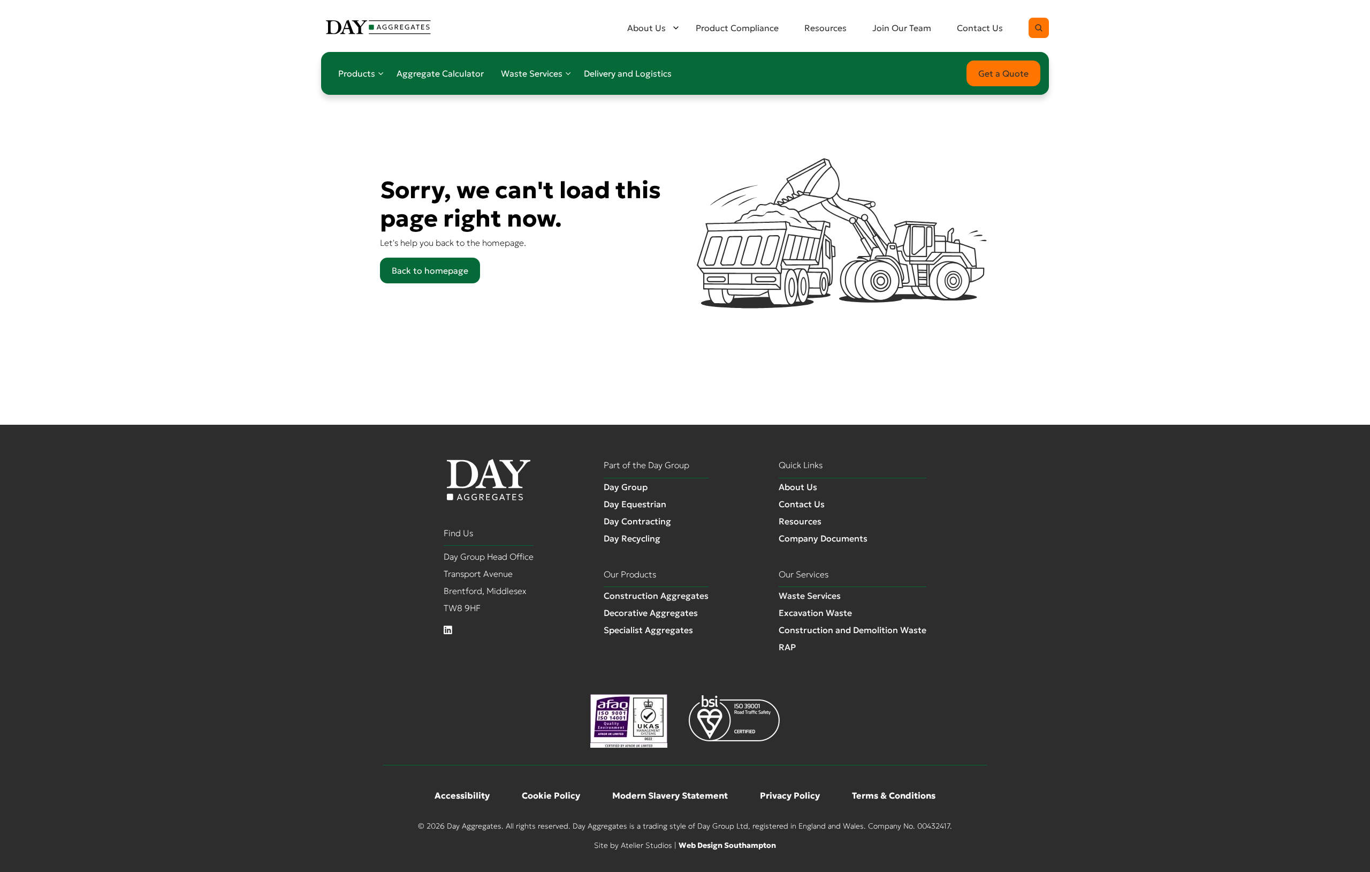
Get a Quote (1003, 73)
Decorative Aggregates (651, 612)
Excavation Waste (815, 612)
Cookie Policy (551, 795)
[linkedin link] (448, 630)
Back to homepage (430, 270)
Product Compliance (737, 27)
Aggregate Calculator (440, 73)
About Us (646, 27)
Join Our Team (901, 27)
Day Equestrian (635, 504)
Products (356, 73)
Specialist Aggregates (648, 630)
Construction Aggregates (656, 595)
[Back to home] (378, 27)
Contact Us (980, 27)
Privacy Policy (790, 795)
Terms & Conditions (893, 795)
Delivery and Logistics (628, 73)
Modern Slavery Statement (670, 795)
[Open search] (1039, 28)
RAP (787, 647)
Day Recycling (632, 538)
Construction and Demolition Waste (852, 630)
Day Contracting (637, 521)
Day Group (626, 487)
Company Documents (823, 538)
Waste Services (531, 73)
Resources (825, 27)
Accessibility (462, 795)
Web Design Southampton (727, 845)
